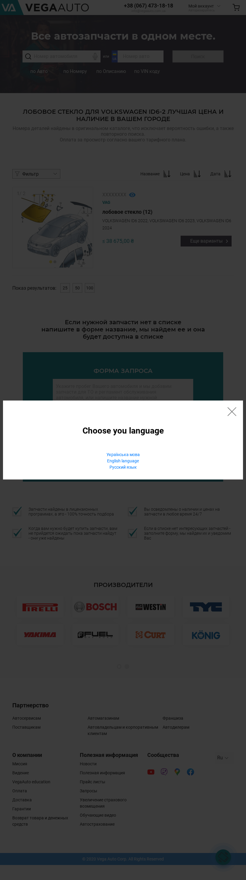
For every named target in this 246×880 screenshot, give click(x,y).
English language (123, 460)
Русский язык (123, 467)
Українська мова (123, 454)
